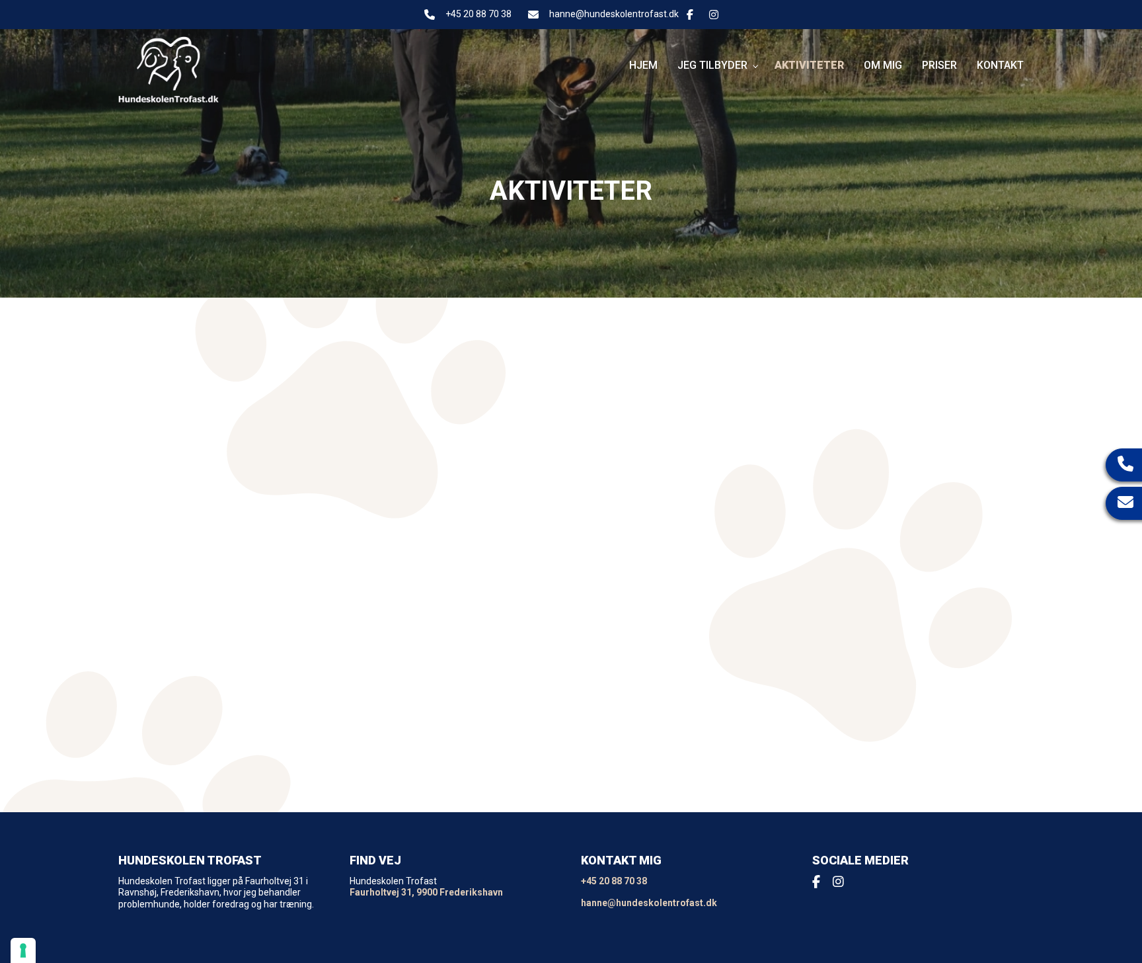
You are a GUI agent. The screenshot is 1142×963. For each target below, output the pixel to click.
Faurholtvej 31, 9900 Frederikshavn (426, 892)
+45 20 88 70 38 (478, 14)
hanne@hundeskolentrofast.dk (614, 14)
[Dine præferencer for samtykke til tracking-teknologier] (23, 950)
